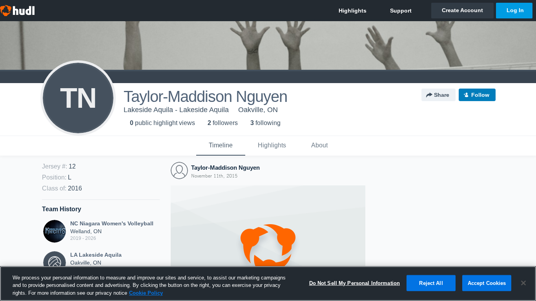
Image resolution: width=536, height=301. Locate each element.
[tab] (220, 146)
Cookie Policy (146, 293)
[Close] (523, 283)
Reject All (431, 283)
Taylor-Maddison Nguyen (225, 167)
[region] (268, 283)
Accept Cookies (487, 283)
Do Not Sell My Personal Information (354, 283)
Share (441, 95)
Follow (480, 95)
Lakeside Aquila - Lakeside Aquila (176, 110)
